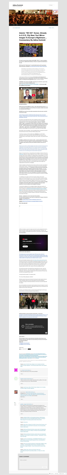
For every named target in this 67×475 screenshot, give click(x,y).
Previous (50, 27)
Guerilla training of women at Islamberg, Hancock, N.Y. (32, 199)
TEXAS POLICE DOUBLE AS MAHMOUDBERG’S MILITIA (32, 201)
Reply (22, 373)
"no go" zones (35, 353)
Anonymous (26, 422)
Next (53, 27)
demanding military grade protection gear (39, 260)
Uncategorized (28, 353)
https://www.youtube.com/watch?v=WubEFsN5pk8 (30, 84)
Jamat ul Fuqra (24, 357)
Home (14, 24)
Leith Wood (21, 378)
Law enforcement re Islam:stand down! (32, 357)
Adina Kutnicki (18, 5)
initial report (21, 154)
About (17, 24)
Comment (44, 467)
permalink (37, 358)
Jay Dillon (21, 404)
